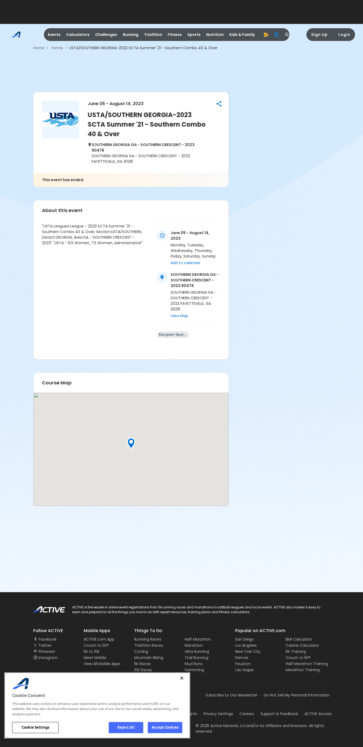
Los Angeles (246, 645)
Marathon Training (303, 670)
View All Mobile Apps (102, 663)
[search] (287, 34)
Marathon (194, 645)
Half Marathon (198, 639)
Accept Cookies (165, 727)
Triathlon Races (148, 645)
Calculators (78, 34)
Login (344, 34)
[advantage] (266, 34)
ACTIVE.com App (99, 639)
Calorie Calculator (302, 645)
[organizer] (276, 34)
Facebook (48, 639)
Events (54, 34)
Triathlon (153, 34)
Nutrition (215, 34)
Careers (246, 713)
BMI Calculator (299, 639)
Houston (243, 663)
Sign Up (319, 34)
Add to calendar (185, 262)
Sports (194, 34)
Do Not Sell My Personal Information (297, 695)
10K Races (143, 670)
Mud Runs (193, 663)
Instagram (48, 657)
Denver (241, 657)
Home (38, 48)
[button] (219, 104)
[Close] (182, 678)
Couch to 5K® (96, 645)
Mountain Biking (148, 657)
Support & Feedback (279, 713)
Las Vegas (244, 670)
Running (130, 34)
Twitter (45, 645)
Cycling (141, 651)
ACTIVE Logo (44, 607)
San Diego (244, 639)
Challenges (106, 34)
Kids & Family (242, 34)
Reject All (125, 727)
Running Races (147, 639)
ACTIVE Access (318, 713)
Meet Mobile (95, 657)
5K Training (296, 651)
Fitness (175, 34)
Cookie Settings (35, 727)
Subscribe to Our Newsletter (232, 695)
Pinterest (47, 651)
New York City (247, 651)
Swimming (194, 670)
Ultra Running (197, 651)
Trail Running (196, 657)
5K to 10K (92, 651)
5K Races (142, 663)
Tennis (57, 48)
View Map (179, 315)
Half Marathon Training (307, 663)
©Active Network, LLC (221, 725)
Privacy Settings (218, 713)
